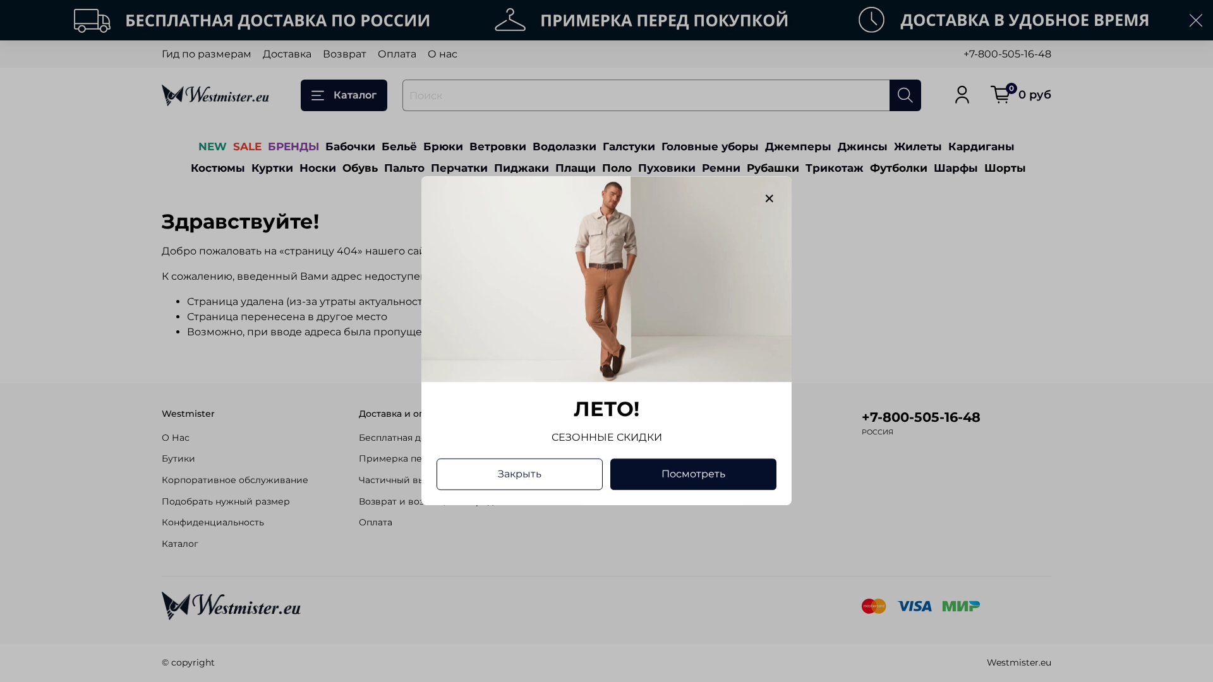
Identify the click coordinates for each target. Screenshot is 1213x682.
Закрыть (519, 475)
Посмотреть (693, 475)
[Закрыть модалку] (769, 198)
